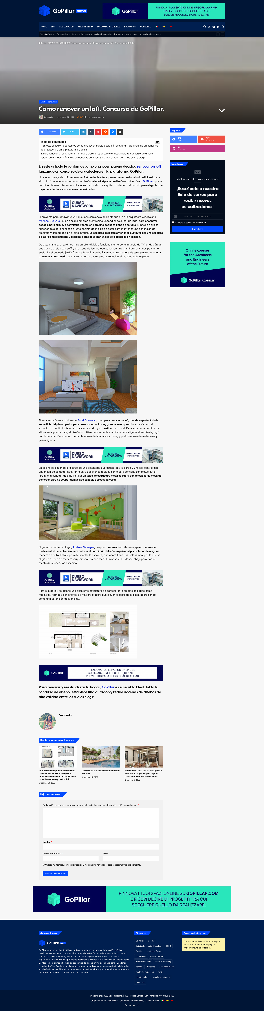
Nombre (47, 842)
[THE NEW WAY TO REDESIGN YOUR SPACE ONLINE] (132, 899)
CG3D (168, 946)
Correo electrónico (53, 853)
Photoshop (150, 967)
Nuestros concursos (81, 43)
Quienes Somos (98, 1000)
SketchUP (140, 982)
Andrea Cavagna (83, 547)
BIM (53, 26)
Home (44, 26)
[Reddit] (105, 132)
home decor (141, 956)
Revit (160, 972)
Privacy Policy (137, 1000)
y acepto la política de (185, 222)
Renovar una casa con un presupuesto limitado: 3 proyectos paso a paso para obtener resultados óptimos (143, 773)
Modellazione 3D (143, 961)
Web (105, 853)
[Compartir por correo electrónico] (120, 132)
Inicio (43, 43)
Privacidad (201, 222)
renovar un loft (149, 166)
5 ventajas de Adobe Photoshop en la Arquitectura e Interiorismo (88, 34)
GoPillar (148, 181)
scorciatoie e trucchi (161, 977)
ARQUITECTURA (85, 26)
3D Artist (139, 941)
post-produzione (167, 967)
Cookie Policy (152, 1000)
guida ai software (154, 951)
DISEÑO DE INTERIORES (108, 26)
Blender (151, 941)
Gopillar (139, 951)
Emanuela (48, 117)
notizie (139, 967)
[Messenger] (113, 132)
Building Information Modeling (148, 946)
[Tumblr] (91, 132)
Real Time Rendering (145, 972)
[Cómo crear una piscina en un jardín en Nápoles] (101, 757)
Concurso (145, 26)
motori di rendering (163, 961)
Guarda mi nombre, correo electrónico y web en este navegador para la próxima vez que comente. (93, 865)
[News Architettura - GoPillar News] (63, 11)
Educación (130, 26)
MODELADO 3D (66, 26)
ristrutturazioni (142, 977)
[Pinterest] (98, 132)
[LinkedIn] (83, 132)
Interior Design (156, 956)
